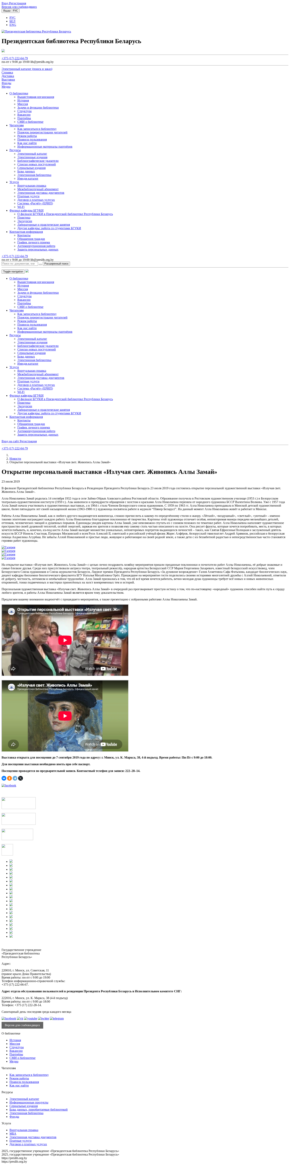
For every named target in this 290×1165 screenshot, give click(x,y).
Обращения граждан (31, 238)
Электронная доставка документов (40, 192)
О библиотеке (18, 93)
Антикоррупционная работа (36, 246)
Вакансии (24, 114)
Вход (5, 3)
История (23, 100)
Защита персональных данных (37, 249)
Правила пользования (32, 139)
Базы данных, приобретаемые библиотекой (38, 1109)
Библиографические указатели (38, 160)
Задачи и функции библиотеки (38, 107)
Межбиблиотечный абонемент (38, 189)
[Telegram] (15, 778)
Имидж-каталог (27, 178)
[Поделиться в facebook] (9, 785)
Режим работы (27, 136)
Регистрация (17, 3)
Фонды (14, 1116)
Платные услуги (28, 196)
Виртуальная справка (31, 185)
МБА (12, 1133)
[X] (20, 778)
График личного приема (33, 242)
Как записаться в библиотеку (37, 128)
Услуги (14, 182)
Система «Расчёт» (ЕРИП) (35, 203)
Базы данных (26, 171)
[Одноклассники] (9, 778)
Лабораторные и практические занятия (43, 224)
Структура (24, 111)
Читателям (16, 125)
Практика (23, 217)
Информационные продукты (28, 1102)
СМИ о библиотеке (30, 121)
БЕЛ (12, 21)
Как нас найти (27, 143)
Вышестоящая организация (35, 97)
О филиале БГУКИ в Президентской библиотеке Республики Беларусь (65, 214)
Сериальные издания (31, 168)
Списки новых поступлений (36, 164)
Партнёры (24, 118)
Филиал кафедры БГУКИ (26, 210)
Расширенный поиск (56, 263)
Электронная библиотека (34, 175)
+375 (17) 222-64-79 (15, 58)
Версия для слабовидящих (19, 6)
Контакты (24, 235)
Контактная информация (26, 231)
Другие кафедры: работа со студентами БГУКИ (49, 228)
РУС (12, 17)
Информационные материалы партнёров (44, 146)
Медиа (13, 1061)
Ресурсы (15, 150)
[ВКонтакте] (4, 778)
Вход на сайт (11, 441)
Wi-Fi (20, 207)
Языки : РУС (10, 10)
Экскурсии (24, 221)
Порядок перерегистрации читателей (42, 132)
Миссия (22, 104)
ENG (12, 24)
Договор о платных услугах (36, 199)
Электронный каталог (32, 153)
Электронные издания (32, 157)
